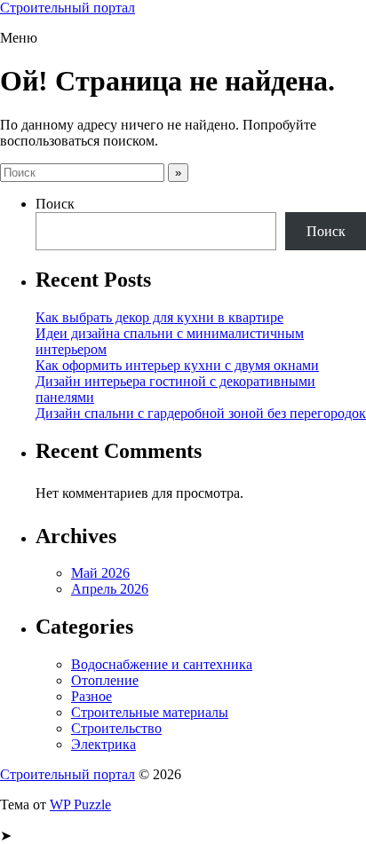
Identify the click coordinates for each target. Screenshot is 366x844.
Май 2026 (100, 572)
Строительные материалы (149, 712)
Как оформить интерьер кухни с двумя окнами (177, 365)
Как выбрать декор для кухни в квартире (159, 317)
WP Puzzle (80, 804)
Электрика (103, 744)
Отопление (105, 680)
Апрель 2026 (109, 588)
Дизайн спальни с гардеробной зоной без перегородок (201, 413)
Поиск (55, 203)
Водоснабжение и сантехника (161, 664)
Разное (91, 696)
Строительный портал (67, 7)
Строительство (116, 728)
